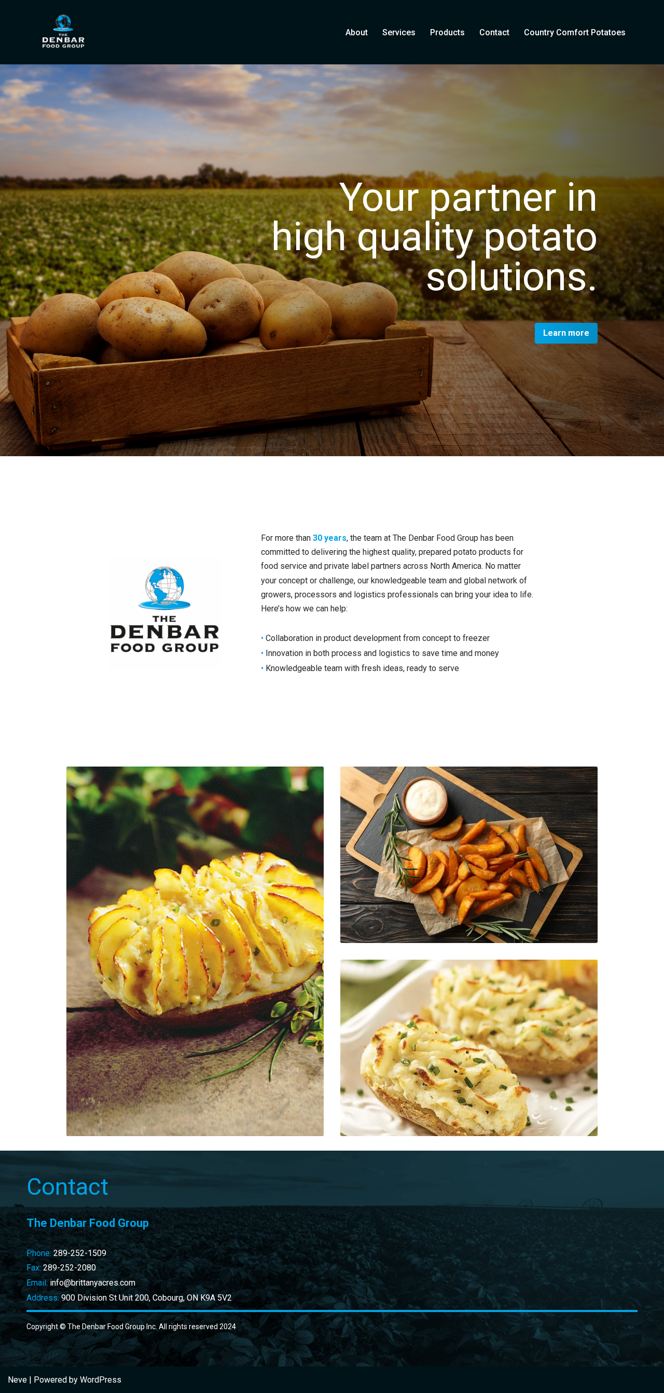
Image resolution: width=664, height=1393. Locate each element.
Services (399, 32)
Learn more (566, 333)
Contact (494, 32)
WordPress (100, 1380)
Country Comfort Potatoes (575, 32)
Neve (17, 1380)
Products (447, 32)
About (356, 32)
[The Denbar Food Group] (62, 32)
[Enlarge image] (584, 973)
